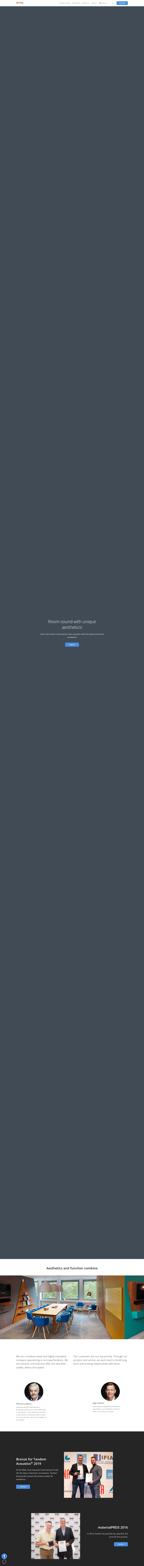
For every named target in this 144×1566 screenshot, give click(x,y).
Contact (94, 3)
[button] (4, 1561)
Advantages (76, 3)
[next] (142, 1307)
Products (85, 3)
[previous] (2, 1307)
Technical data (64, 3)
